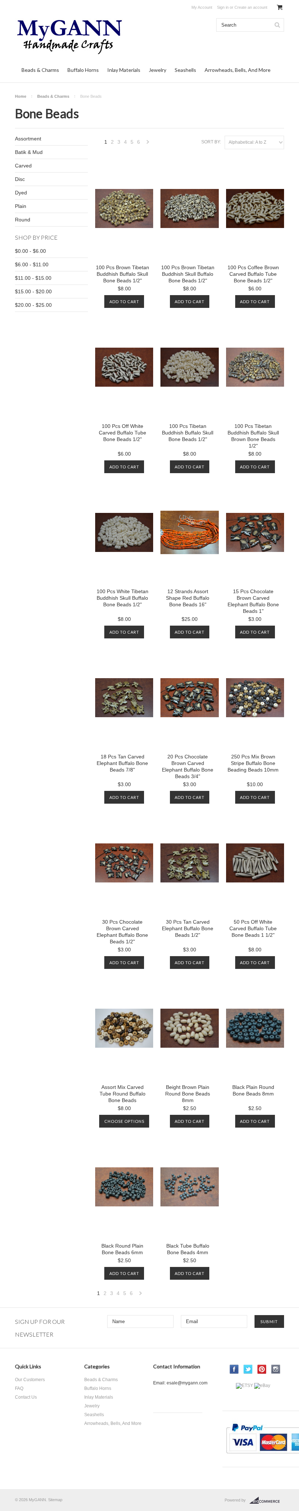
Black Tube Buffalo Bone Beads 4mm (187, 1249)
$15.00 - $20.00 (33, 291)
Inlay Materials (123, 70)
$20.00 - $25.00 (33, 305)
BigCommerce (266, 1500)
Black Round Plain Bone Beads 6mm (122, 1249)
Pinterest (262, 1369)
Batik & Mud (29, 152)
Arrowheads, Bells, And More (238, 70)
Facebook (234, 1369)
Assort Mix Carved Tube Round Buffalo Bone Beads (122, 1093)
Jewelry (157, 70)
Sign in (223, 7)
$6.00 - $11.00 (31, 264)
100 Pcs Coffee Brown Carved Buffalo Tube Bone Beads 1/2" (253, 273)
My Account (201, 7)
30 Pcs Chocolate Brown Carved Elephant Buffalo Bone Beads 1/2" (122, 931)
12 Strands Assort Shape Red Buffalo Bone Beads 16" (187, 597)
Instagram (275, 1369)
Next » (148, 143)
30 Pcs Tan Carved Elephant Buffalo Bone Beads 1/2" (187, 928)
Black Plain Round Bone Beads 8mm (253, 1090)
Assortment (28, 139)
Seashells (185, 70)
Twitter (248, 1369)
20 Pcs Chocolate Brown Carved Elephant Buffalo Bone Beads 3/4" (187, 766)
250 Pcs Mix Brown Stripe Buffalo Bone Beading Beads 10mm (253, 763)
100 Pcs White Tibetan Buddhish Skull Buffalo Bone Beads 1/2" (122, 597)
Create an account (250, 7)
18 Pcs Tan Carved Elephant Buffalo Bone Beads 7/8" (122, 763)
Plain (20, 206)
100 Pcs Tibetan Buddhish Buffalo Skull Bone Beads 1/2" (187, 432)
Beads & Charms (40, 70)
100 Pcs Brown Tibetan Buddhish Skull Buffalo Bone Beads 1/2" (187, 273)
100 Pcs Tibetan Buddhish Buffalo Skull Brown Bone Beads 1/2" (253, 436)
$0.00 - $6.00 (30, 251)
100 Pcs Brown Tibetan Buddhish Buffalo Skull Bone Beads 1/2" (122, 273)
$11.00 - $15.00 (33, 278)
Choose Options (124, 1121)
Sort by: (211, 141)
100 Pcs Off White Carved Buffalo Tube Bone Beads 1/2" (122, 432)
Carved (23, 166)
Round (22, 220)
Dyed (21, 193)
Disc (20, 179)
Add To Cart (124, 301)
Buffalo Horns (83, 70)
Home (20, 96)
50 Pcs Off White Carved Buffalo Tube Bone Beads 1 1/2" (253, 928)
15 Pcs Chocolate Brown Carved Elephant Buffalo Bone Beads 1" (253, 601)
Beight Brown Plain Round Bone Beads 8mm (187, 1093)
